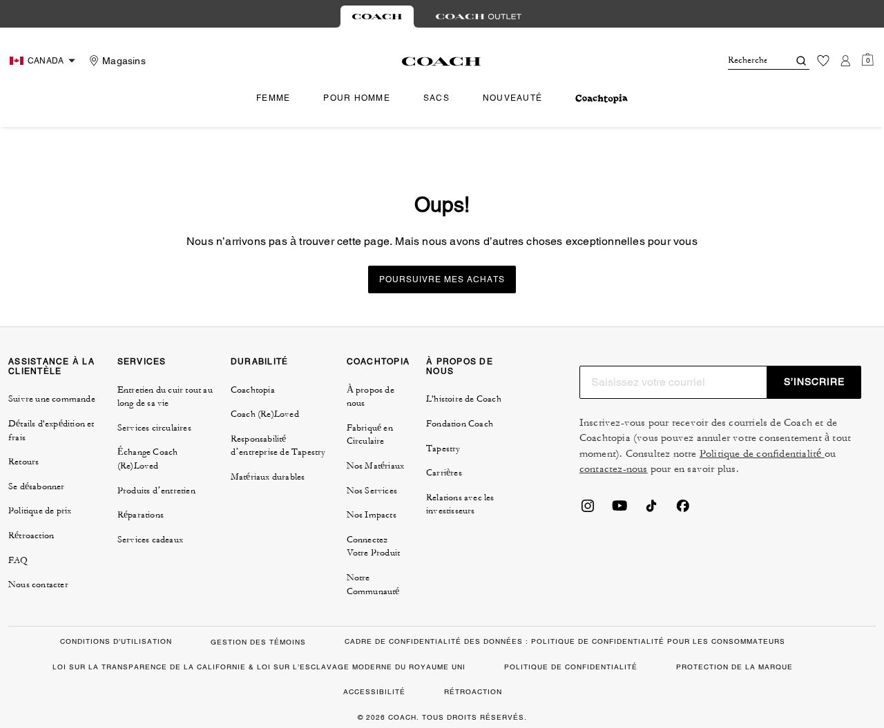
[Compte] (845, 60)
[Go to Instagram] (587, 510)
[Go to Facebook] (683, 510)
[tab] (377, 17)
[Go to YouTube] (619, 510)
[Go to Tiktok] (651, 510)
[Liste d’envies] (823, 60)
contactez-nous (613, 468)
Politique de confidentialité (762, 453)
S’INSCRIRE (814, 381)
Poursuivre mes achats (442, 279)
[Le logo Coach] (441, 61)
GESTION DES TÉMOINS (258, 642)
